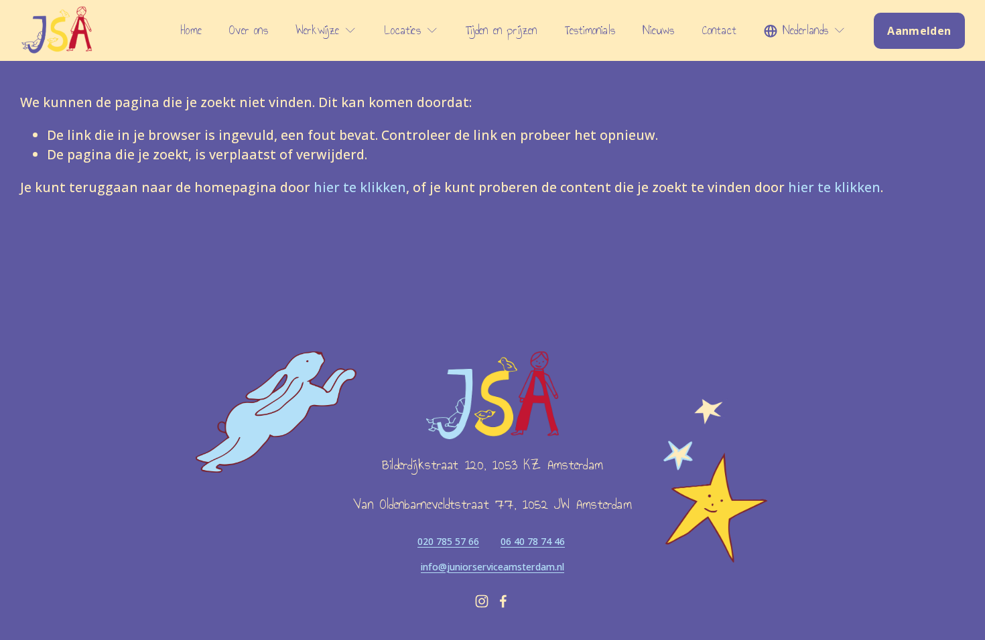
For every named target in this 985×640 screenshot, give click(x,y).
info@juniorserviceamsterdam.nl (492, 566)
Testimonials (590, 30)
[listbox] (805, 30)
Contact (719, 30)
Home (191, 30)
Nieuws (658, 30)
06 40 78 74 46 (533, 541)
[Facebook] (503, 601)
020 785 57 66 (448, 541)
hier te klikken (360, 187)
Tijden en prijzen (501, 30)
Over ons (248, 30)
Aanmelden (919, 30)
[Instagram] (481, 601)
